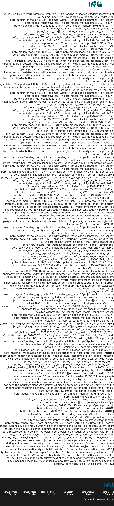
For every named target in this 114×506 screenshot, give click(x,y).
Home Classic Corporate (108, 493)
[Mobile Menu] (107, 4)
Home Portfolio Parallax (29, 493)
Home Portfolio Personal (10, 493)
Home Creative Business (87, 493)
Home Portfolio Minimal (48, 493)
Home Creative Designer (68, 493)
